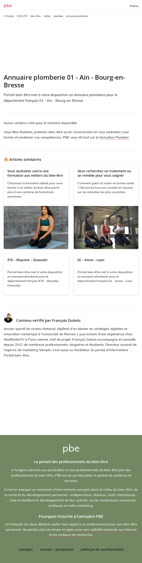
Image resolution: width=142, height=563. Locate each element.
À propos (26, 549)
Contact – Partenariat (56, 549)
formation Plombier (114, 137)
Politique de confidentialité (102, 549)
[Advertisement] (71, 45)
